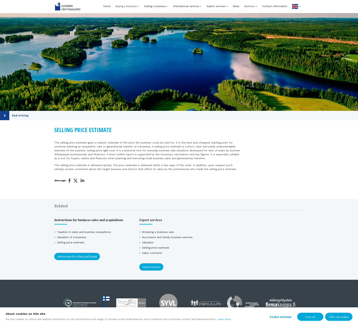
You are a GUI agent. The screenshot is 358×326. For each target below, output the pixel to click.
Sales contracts (152, 252)
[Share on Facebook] (69, 180)
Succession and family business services (167, 237)
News (236, 6)
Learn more (224, 319)
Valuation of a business (71, 237)
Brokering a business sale (158, 231)
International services (186, 6)
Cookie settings (281, 316)
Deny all (310, 316)
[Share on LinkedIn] (82, 180)
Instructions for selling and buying (77, 256)
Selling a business (155, 6)
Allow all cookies (339, 316)
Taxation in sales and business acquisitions (84, 231)
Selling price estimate (70, 242)
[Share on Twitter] (75, 181)
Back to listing (20, 115)
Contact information (274, 6)
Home (107, 6)
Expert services (216, 6)
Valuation (148, 242)
